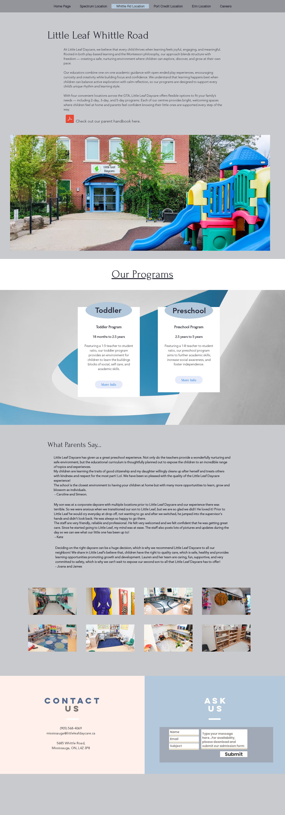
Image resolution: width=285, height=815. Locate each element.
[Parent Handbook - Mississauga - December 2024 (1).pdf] (70, 119)
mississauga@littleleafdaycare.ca (71, 733)
